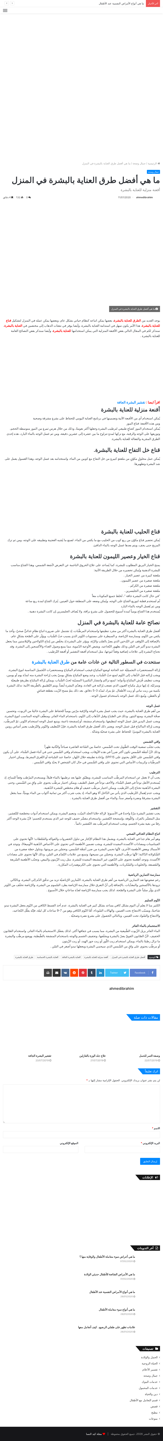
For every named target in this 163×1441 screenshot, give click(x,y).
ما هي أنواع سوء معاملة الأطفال (117, 1309)
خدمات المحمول (148, 1388)
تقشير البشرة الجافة (131, 402)
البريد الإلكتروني (150, 1143)
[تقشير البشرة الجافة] (27, 1038)
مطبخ (154, 1412)
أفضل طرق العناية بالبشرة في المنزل (128, 957)
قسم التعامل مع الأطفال (144, 1400)
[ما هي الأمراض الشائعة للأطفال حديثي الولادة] (149, 1279)
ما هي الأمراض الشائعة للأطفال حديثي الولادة (109, 1274)
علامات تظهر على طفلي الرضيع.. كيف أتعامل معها (106, 1327)
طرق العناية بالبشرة (51, 662)
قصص (154, 1406)
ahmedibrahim (144, 197)
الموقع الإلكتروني (69, 1143)
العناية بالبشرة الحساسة (47, 957)
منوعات (153, 1418)
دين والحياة (151, 1394)
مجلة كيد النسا (94, 1433)
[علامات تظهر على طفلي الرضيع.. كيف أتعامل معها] (149, 1332)
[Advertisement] (81, 26)
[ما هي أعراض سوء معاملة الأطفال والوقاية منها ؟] (149, 1262)
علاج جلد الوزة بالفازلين (92, 1055)
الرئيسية (153, 163)
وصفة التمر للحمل (149, 1055)
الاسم (156, 1128)
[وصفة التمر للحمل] (136, 1038)
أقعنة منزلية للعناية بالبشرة (96, 957)
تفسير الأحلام (150, 1369)
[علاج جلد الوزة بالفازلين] (81, 1038)
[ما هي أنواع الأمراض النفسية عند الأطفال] (149, 1297)
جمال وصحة (139, 163)
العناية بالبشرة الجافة (71, 957)
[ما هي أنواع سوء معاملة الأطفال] (149, 1315)
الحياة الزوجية (150, 1363)
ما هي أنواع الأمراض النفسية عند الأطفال (121, 3)
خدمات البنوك (150, 1381)
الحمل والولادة (149, 1357)
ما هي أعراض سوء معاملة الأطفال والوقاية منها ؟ (107, 1256)
